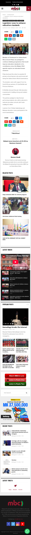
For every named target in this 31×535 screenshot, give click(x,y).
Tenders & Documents (17, 2)
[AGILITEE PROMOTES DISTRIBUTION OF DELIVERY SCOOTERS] (9, 359)
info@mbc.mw (19, 519)
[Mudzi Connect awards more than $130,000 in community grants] (7, 470)
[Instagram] (18, 524)
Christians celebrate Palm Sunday (12, 216)
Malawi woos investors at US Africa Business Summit (15, 142)
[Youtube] (22, 524)
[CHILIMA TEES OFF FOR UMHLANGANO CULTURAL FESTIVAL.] (22, 343)
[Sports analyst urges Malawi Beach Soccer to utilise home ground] (9, 343)
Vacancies (8, 2)
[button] (27, 531)
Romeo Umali (7, 27)
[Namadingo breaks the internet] (15, 316)
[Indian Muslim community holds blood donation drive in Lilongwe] (7, 432)
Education (11, 20)
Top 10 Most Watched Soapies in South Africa (22, 366)
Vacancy (14, 460)
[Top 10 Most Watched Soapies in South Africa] (22, 359)
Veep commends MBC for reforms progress (15, 195)
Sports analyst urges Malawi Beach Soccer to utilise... (8, 350)
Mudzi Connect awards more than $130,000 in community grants (20, 470)
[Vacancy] (7, 462)
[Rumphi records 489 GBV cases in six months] (7, 453)
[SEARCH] (26, 393)
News (22, 20)
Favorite (20, 489)
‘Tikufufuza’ (15, 133)
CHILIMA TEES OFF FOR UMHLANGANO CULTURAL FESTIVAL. (22, 350)
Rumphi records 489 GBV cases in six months (18, 452)
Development (5, 20)
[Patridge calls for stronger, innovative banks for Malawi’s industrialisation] (7, 443)
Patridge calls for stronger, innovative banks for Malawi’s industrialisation (20, 442)
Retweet (15, 489)
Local (16, 20)
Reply (10, 489)
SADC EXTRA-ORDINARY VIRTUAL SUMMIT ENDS (14, 239)
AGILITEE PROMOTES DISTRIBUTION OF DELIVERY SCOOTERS (8, 366)
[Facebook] (8, 524)
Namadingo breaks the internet (15, 327)
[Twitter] (13, 524)
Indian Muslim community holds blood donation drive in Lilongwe (20, 432)
